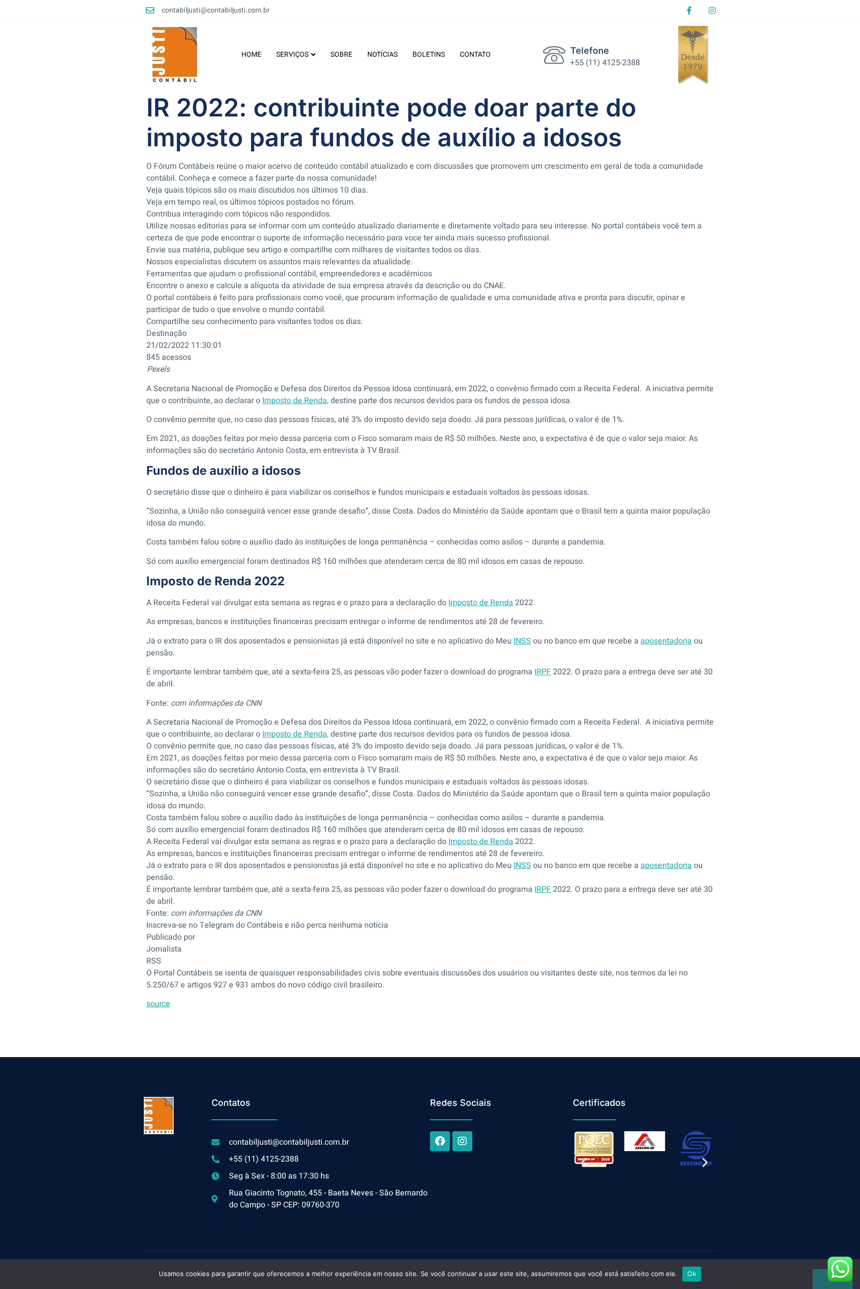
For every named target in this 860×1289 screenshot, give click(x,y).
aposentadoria (666, 641)
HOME (251, 54)
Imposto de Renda (480, 603)
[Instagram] (712, 10)
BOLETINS (429, 54)
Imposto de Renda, (295, 401)
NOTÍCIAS (382, 54)
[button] (584, 1162)
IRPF (543, 672)
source (158, 1004)
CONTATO (475, 54)
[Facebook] (440, 1141)
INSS (522, 641)
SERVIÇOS (292, 54)
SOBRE (341, 54)
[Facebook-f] (689, 10)
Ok (691, 1274)
